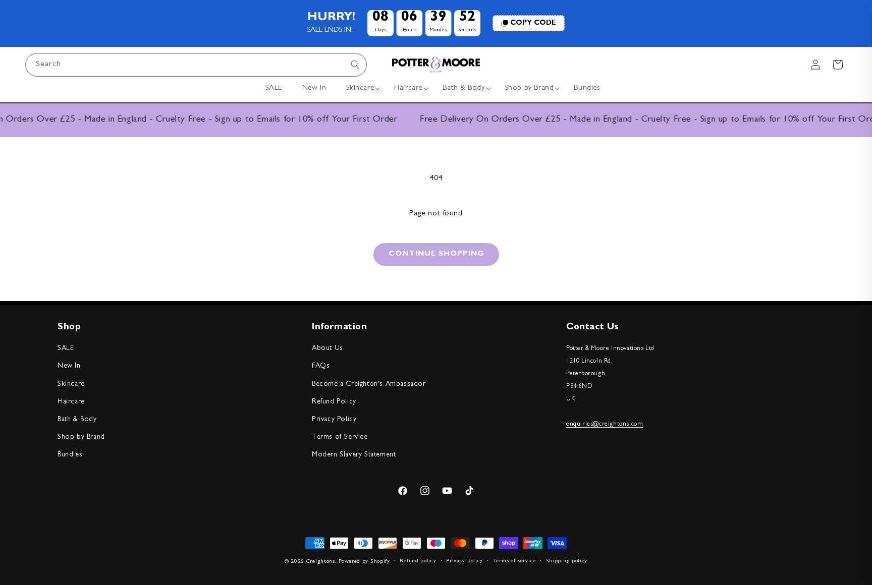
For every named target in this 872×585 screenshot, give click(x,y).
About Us (327, 348)
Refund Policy (334, 401)
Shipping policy (567, 561)
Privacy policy (464, 561)
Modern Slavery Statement (354, 454)
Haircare (71, 401)
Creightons (320, 561)
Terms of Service (340, 437)
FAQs (321, 366)
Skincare (71, 384)
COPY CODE (533, 23)
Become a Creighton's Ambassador (369, 384)
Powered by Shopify (364, 561)
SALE (66, 348)
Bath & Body (77, 419)
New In (69, 366)
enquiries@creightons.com (604, 424)
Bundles (70, 454)
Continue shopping (436, 254)
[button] (360, 89)
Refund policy (418, 561)
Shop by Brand (81, 437)
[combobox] (196, 64)
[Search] (355, 64)
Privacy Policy (334, 419)
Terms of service (514, 561)
